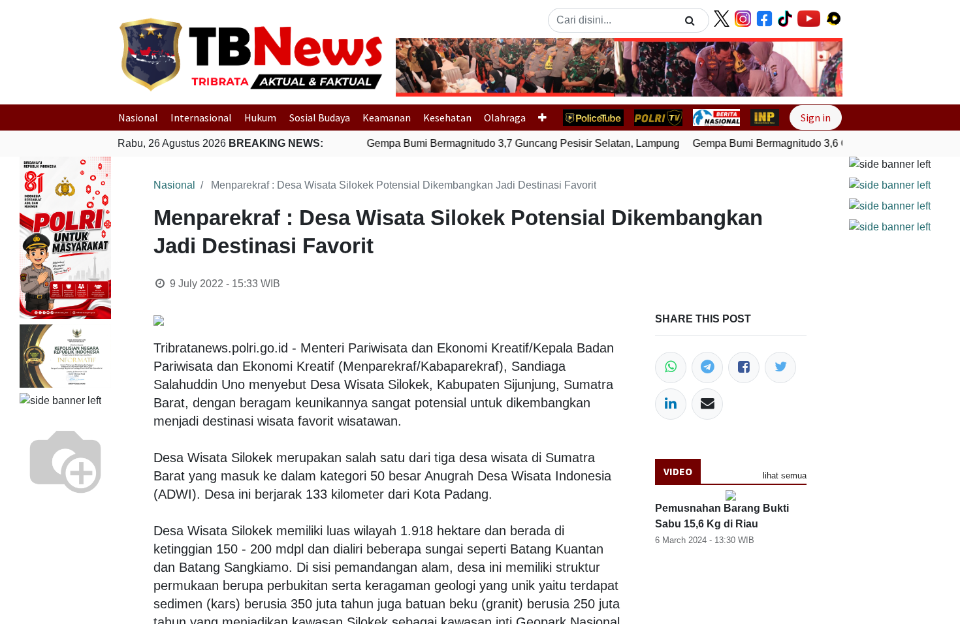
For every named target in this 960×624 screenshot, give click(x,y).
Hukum (260, 117)
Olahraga (505, 117)
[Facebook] (744, 367)
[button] (429, 67)
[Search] (690, 20)
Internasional (201, 117)
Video (678, 471)
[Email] (707, 404)
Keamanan (386, 117)
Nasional (138, 117)
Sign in (816, 117)
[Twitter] (780, 367)
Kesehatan (447, 117)
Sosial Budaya (319, 117)
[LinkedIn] (670, 404)
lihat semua (785, 475)
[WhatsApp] (670, 367)
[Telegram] (707, 367)
